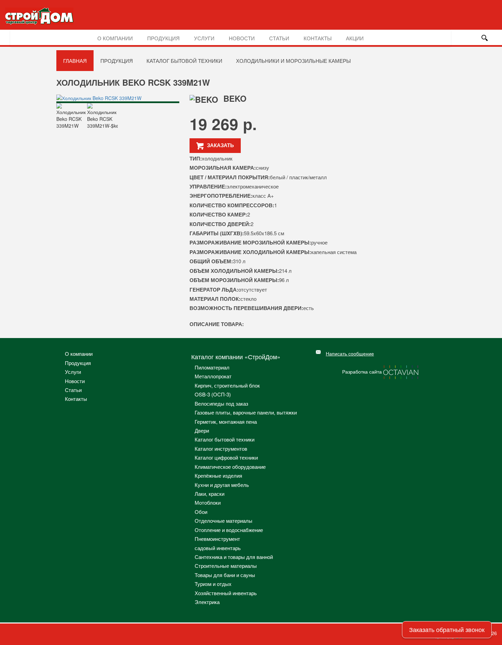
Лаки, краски (209, 493)
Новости (242, 38)
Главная (75, 60)
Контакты (318, 38)
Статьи (279, 38)
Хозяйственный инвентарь (226, 593)
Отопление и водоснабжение (229, 529)
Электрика (207, 601)
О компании (115, 38)
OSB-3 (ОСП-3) (213, 394)
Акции (355, 38)
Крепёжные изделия (218, 475)
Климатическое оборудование (230, 466)
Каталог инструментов (221, 448)
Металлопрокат (213, 376)
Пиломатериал (212, 367)
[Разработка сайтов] (401, 371)
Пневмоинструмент (217, 538)
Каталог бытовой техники (184, 60)
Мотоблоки (208, 502)
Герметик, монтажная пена (226, 421)
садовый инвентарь (218, 547)
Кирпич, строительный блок (227, 385)
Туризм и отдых (213, 583)
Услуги (204, 38)
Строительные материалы (226, 565)
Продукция (163, 38)
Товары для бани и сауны (225, 574)
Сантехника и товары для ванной (234, 556)
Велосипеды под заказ (221, 403)
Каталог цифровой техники (226, 457)
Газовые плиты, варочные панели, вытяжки (246, 412)
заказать (220, 145)
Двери (202, 430)
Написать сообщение (350, 353)
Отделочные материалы (223, 520)
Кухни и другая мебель (222, 484)
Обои (201, 511)
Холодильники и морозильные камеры (293, 60)
